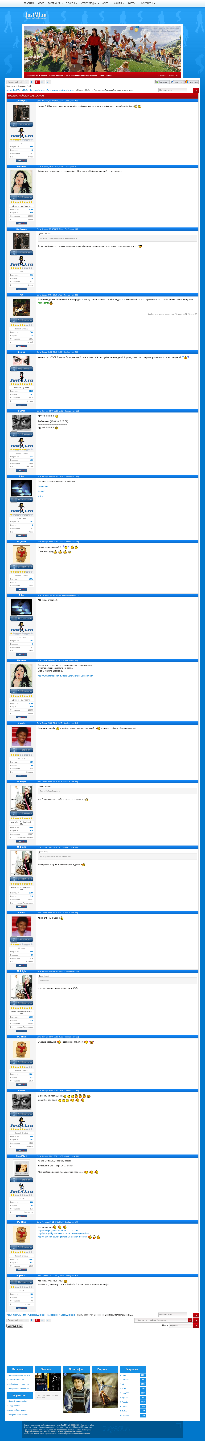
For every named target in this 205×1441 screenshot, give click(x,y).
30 (76, 660)
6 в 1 (40, 496)
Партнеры (69, 1427)
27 (77, 476)
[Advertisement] (182, 1348)
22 (77, 167)
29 (77, 595)
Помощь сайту (87, 1427)
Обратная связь (30, 1427)
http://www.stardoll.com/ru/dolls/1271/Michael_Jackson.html (66, 676)
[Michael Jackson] (42, 15)
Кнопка (77, 1427)
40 (77, 1276)
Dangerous (43, 486)
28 (77, 542)
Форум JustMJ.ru (13, 90)
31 (76, 723)
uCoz (92, 1425)
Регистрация (71, 75)
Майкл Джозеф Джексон (34, 90)
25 (76, 352)
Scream (41, 491)
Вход (80, 75)
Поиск (101, 75)
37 (77, 1091)
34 (76, 913)
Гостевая (59, 1427)
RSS (86, 75)
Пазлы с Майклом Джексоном (90, 90)
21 (77, 101)
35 (77, 971)
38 (77, 1156)
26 (77, 411)
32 (76, 782)
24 (76, 295)
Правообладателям (46, 1427)
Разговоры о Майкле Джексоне (61, 90)
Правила (93, 75)
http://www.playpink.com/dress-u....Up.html (58, 1230)
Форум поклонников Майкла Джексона (39, 1425)
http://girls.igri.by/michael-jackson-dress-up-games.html (63, 1233)
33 (76, 847)
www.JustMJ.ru (63, 1425)
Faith (29, 86)
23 (77, 229)
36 (77, 1037)
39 (77, 1222)
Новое (108, 75)
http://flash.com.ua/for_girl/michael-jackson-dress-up (62, 1237)
